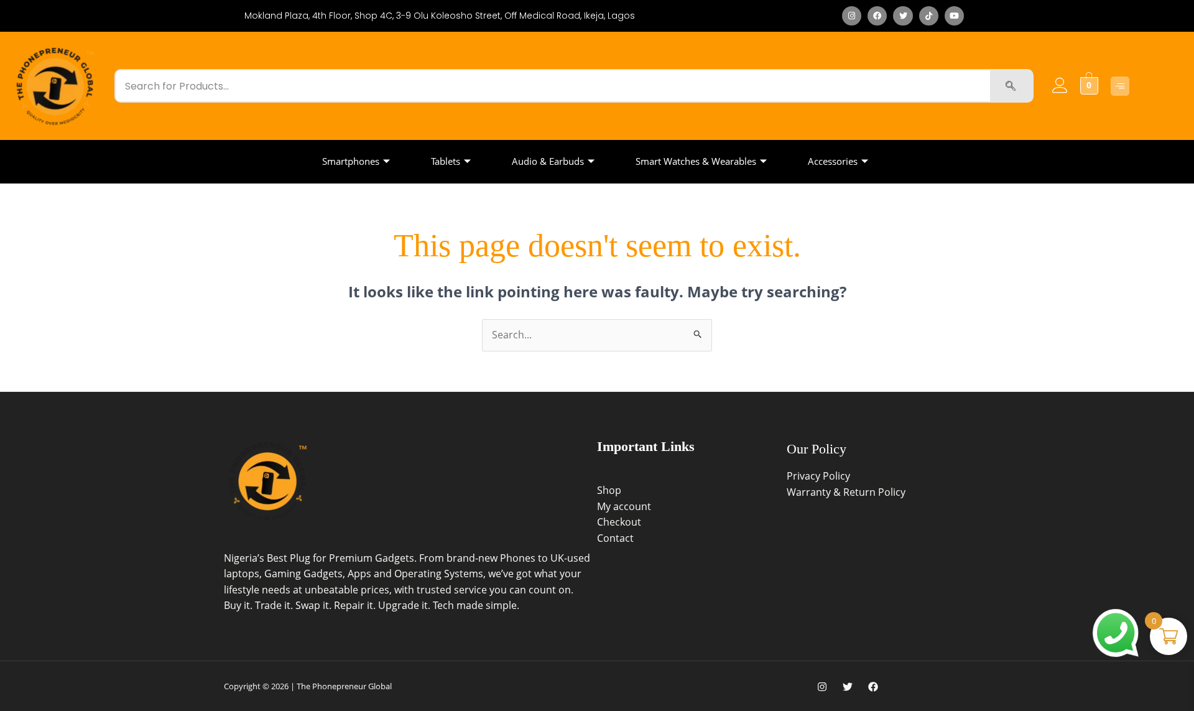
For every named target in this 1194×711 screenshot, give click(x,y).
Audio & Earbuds (548, 161)
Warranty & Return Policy (846, 492)
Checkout (619, 522)
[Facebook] (873, 687)
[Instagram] (822, 687)
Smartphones (350, 161)
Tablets (445, 161)
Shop (609, 490)
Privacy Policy (818, 476)
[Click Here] (1120, 86)
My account (624, 506)
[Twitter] (848, 687)
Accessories (833, 161)
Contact (615, 538)
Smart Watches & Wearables (696, 161)
